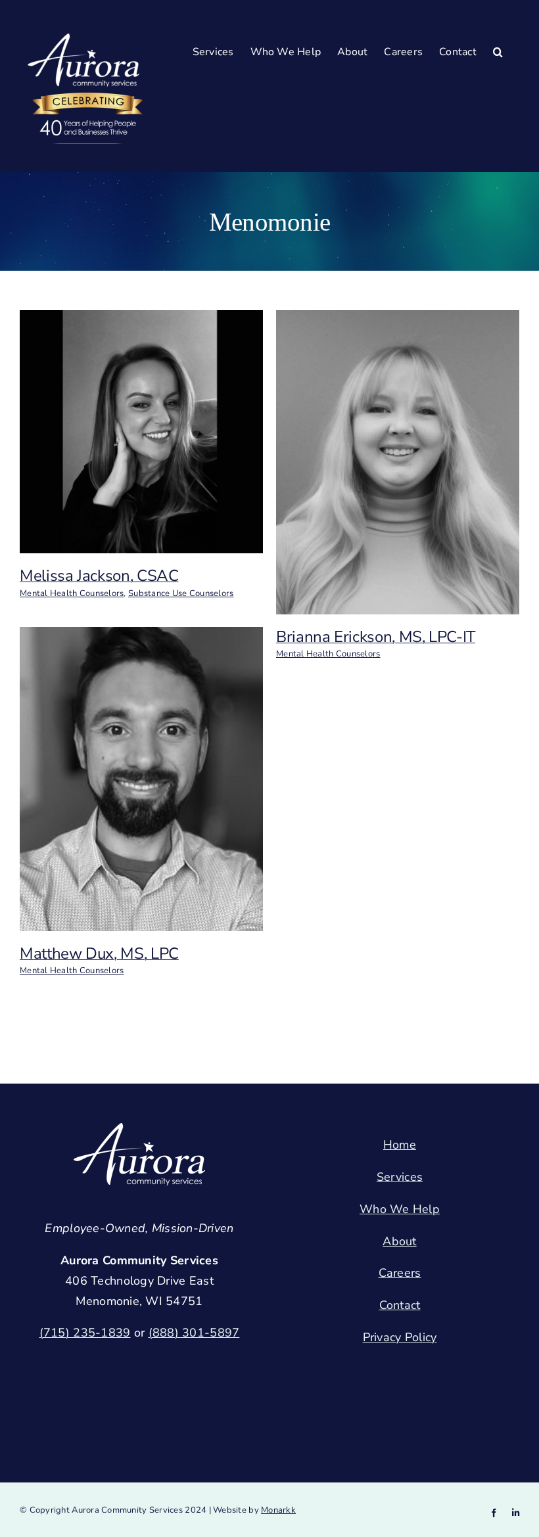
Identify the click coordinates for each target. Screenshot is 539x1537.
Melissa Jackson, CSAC (99, 575)
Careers (400, 1273)
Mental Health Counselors (72, 593)
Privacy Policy (400, 1337)
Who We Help (400, 1209)
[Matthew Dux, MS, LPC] (141, 637)
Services (400, 1177)
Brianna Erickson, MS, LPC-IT (375, 636)
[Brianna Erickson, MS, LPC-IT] (397, 320)
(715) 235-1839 (85, 1333)
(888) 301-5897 (194, 1333)
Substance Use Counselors (180, 593)
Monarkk (278, 1510)
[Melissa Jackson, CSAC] (141, 320)
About (399, 1241)
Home (399, 1145)
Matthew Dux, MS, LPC (99, 953)
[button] (498, 51)
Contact (400, 1305)
